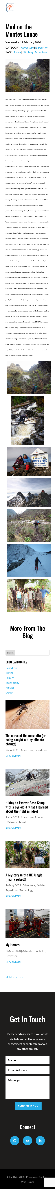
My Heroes (13, 944)
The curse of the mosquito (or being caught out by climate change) (26, 740)
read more (13, 756)
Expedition (41, 47)
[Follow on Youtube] (27, 1140)
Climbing (27, 52)
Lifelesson (12, 822)
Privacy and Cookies (36, 1176)
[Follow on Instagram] (14, 1140)
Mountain (41, 52)
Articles (41, 885)
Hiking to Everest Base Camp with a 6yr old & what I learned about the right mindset (27, 807)
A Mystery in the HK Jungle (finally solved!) (24, 877)
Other (9, 692)
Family (10, 677)
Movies (10, 687)
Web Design (27, 1181)
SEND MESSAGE (28, 1105)
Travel (9, 672)
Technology (12, 682)
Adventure (27, 47)
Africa (17, 52)
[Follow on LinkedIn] (40, 1140)
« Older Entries (14, 977)
